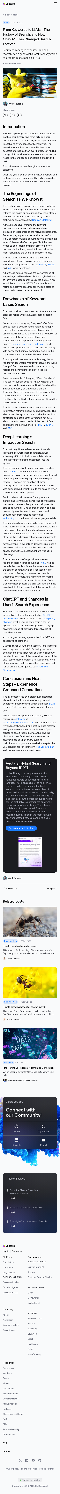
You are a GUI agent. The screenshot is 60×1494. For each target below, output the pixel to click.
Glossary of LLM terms (13, 1414)
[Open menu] (55, 4)
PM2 (10, 428)
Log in (6, 1251)
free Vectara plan (45, 746)
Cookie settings (46, 1469)
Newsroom (8, 1320)
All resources (9, 1434)
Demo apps (8, 1368)
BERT (15, 471)
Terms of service (29, 1469)
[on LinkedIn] (19, 115)
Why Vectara (9, 1272)
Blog (5, 1442)
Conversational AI (11, 1282)
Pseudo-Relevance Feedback (27, 344)
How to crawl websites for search (20, 946)
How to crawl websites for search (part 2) (24, 1007)
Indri (10, 268)
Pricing (6, 1451)
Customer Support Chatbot (40, 1277)
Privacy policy (12, 1469)
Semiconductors (35, 1318)
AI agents (32, 1272)
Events (6, 1378)
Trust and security (11, 1429)
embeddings (9, 518)
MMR (41, 424)
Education (32, 1334)
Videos (6, 1383)
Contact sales (9, 1330)
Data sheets (8, 1388)
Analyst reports (10, 1403)
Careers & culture (11, 1325)
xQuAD (49, 424)
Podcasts (7, 1409)
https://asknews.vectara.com (18, 722)
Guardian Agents (10, 1287)
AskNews (20, 719)
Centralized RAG (10, 1292)
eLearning (32, 1328)
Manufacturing (34, 1354)
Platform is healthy (31, 1480)
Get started (17, 1251)
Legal (30, 1339)
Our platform (8, 1262)
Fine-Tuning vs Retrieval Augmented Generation (28, 1067)
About (5, 1315)
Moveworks (33, 1298)
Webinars (7, 1373)
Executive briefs (10, 1393)
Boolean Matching (42, 219)
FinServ (31, 1323)
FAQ (5, 1424)
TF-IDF (42, 264)
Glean (30, 1292)
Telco (30, 1349)
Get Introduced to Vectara (21, 828)
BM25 (51, 264)
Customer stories (10, 1398)
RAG (5, 1419)
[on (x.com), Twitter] (5, 115)
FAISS (42, 562)
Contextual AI (34, 1303)
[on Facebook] (12, 115)
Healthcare (33, 1344)
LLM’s (52, 703)
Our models (8, 1267)
